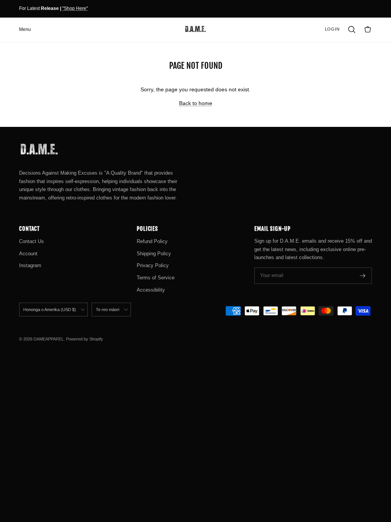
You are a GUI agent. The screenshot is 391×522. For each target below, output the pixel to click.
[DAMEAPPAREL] (195, 29)
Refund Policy (152, 241)
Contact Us (31, 241)
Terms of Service (155, 277)
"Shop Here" (75, 8)
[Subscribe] (363, 275)
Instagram (30, 265)
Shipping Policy (154, 253)
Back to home (195, 103)
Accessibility (151, 290)
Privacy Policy (153, 265)
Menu (25, 29)
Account (28, 253)
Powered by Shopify (84, 339)
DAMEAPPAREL (49, 339)
